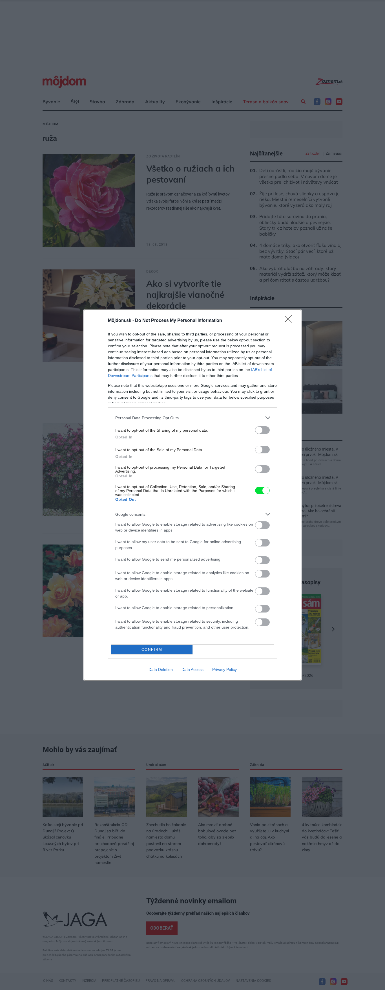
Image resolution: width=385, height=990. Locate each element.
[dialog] (192, 495)
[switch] (262, 430)
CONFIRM (151, 649)
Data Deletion (161, 669)
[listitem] (192, 418)
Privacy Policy (224, 669)
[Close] (290, 320)
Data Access (192, 669)
